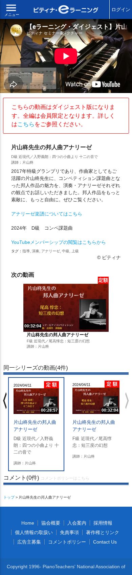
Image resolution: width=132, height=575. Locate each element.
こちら (26, 124)
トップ (9, 497)
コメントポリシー (67, 542)
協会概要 (50, 523)
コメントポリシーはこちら (65, 478)
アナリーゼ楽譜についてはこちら (46, 213)
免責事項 (69, 532)
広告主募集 (29, 542)
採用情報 (102, 523)
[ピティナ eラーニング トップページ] (66, 10)
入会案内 (76, 523)
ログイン (120, 9)
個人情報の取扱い (34, 532)
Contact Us (105, 542)
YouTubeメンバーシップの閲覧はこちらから (58, 242)
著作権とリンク (102, 532)
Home (27, 523)
